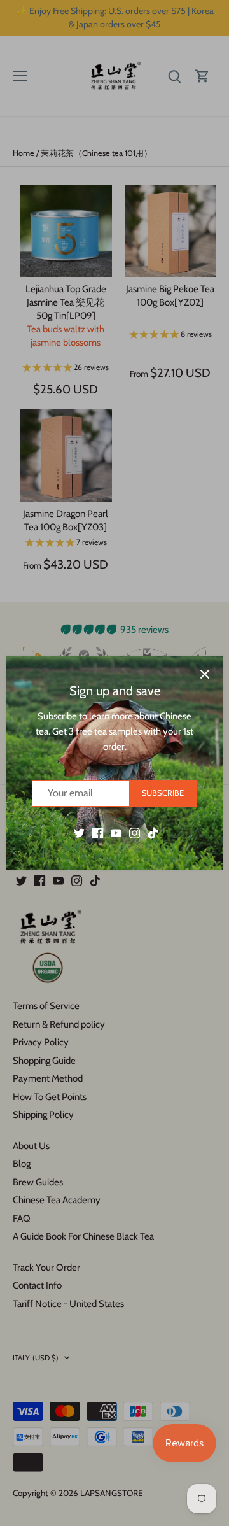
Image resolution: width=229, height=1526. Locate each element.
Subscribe (163, 793)
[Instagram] (134, 832)
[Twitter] (79, 832)
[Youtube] (116, 832)
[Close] (205, 674)
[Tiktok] (153, 832)
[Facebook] (97, 832)
